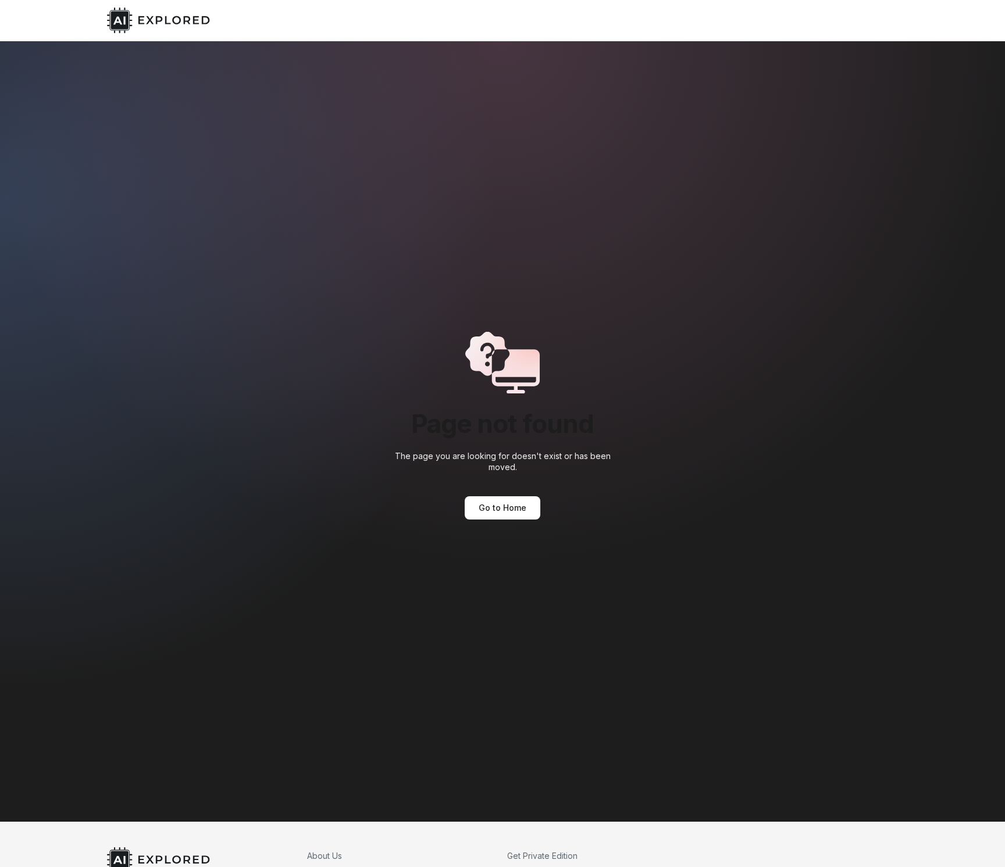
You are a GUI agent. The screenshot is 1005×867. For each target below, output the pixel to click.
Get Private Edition (542, 856)
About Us (324, 856)
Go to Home (502, 508)
